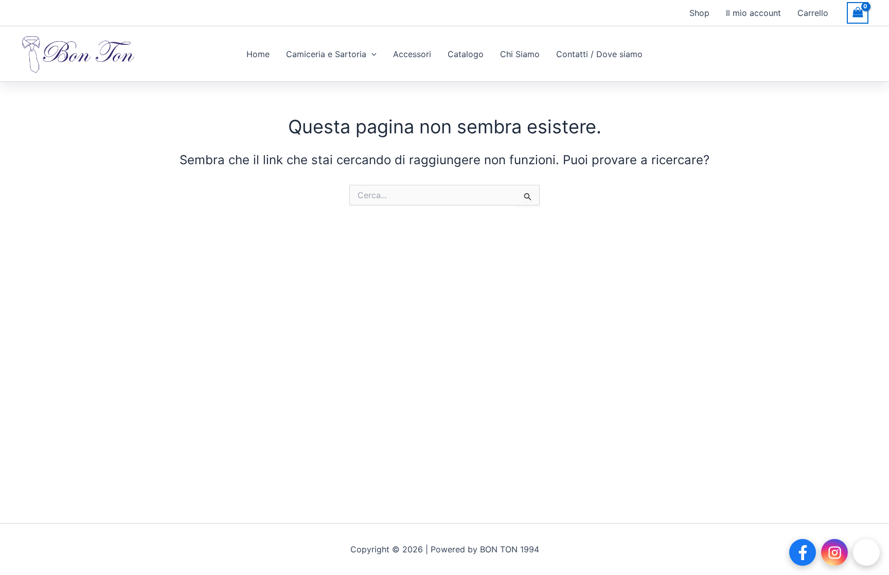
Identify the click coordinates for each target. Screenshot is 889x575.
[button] (371, 54)
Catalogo (466, 54)
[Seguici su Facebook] (802, 552)
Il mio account (753, 13)
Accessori (412, 54)
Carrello (812, 13)
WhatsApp (866, 552)
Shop (699, 13)
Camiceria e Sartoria (326, 54)
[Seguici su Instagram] (834, 552)
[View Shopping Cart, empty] (863, 12)
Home (258, 54)
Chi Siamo (520, 54)
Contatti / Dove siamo (599, 54)
